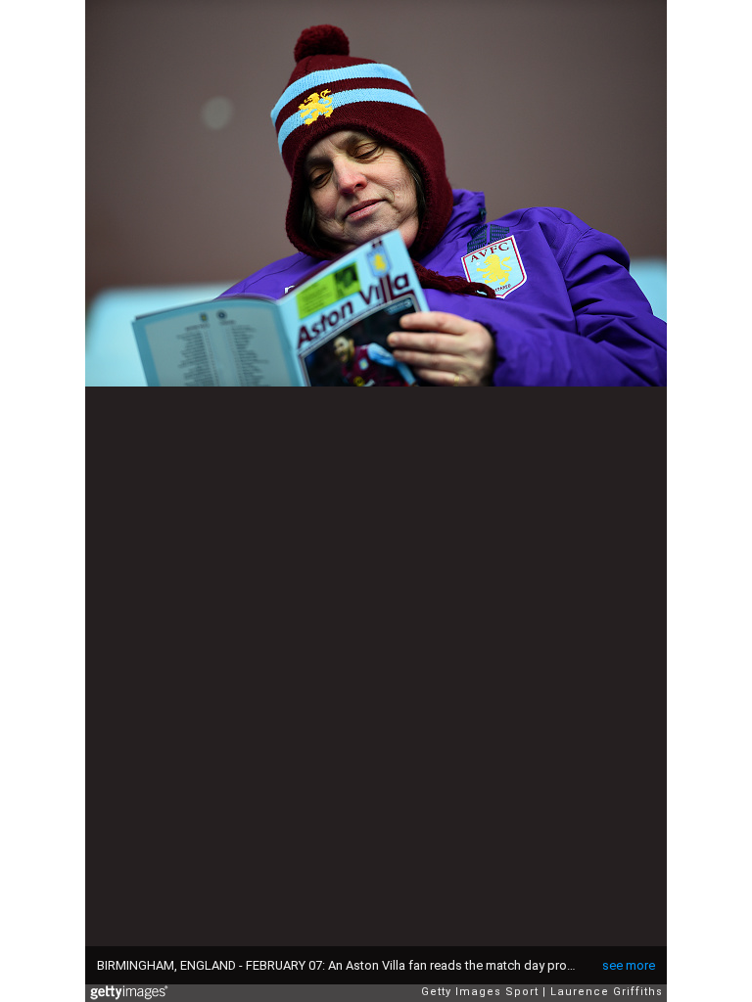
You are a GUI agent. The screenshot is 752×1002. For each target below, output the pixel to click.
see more (628, 965)
